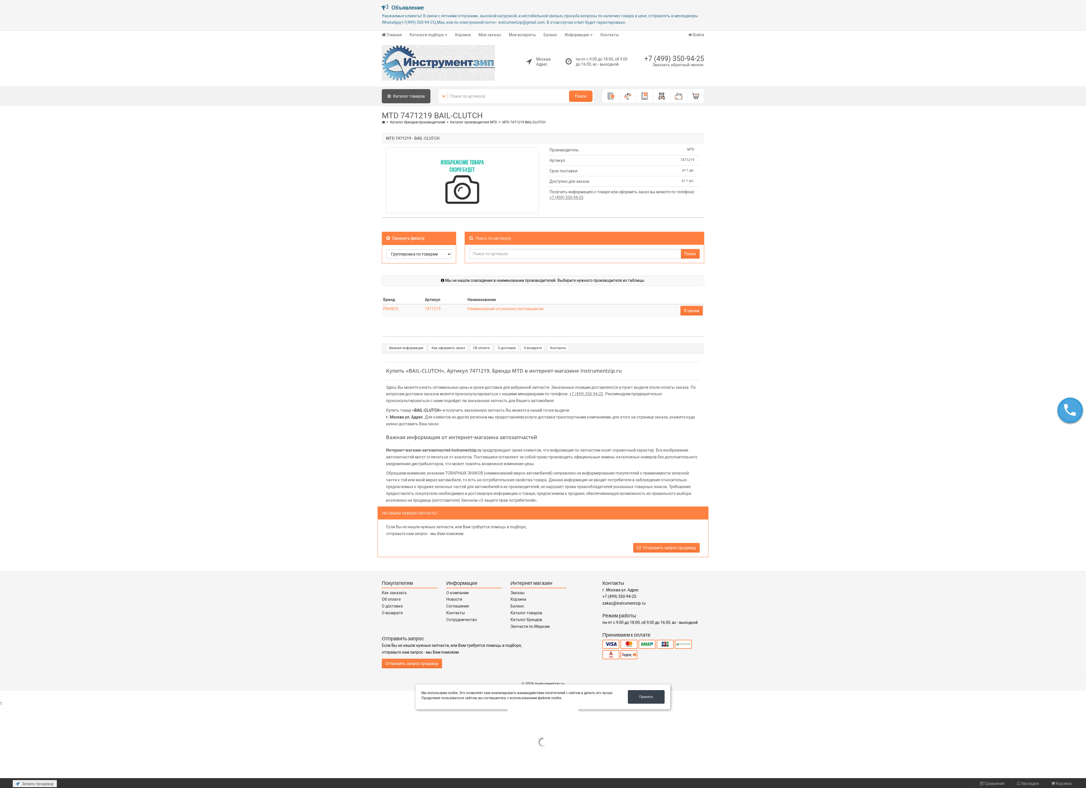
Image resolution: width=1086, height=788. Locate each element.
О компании (457, 593)
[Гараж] (661, 96)
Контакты (609, 35)
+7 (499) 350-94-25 (674, 59)
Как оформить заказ (448, 348)
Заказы (517, 593)
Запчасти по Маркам (530, 626)
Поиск (581, 96)
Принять (646, 697)
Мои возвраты (522, 35)
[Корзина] (695, 96)
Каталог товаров (526, 613)
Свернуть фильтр (408, 238)
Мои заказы (490, 35)
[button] (1070, 410)
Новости (454, 599)
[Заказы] (610, 96)
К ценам (691, 310)
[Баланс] (678, 96)
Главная (394, 35)
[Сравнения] (627, 96)
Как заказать (394, 593)
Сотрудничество (461, 619)
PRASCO (390, 308)
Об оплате (481, 348)
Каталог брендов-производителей (417, 122)
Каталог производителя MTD (473, 122)
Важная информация (406, 348)
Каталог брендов (526, 619)
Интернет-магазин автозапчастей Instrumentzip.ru (433, 450)
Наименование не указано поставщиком (505, 308)
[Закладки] (644, 96)
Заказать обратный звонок (678, 65)
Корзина (463, 35)
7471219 (433, 308)
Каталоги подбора (427, 35)
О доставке (507, 348)
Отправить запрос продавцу (669, 548)
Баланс (550, 35)
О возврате (533, 348)
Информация (577, 35)
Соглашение (457, 606)
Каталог (408, 96)
